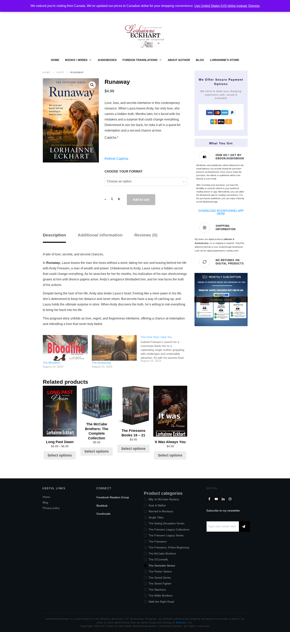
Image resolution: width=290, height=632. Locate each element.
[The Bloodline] (65, 348)
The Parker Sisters (160, 571)
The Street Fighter (160, 583)
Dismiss (254, 5)
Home (46, 497)
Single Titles (156, 517)
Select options (60, 455)
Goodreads (103, 513)
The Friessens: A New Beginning (169, 547)
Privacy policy (51, 508)
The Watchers (157, 589)
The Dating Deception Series (166, 523)
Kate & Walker (157, 505)
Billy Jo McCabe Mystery (164, 499)
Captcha (111, 137)
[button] (92, 85)
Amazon (181, 622)
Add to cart (141, 199)
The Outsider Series (162, 565)
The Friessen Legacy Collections (169, 529)
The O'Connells (158, 559)
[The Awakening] (114, 348)
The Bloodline (51, 362)
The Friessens (158, 541)
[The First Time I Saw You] (165, 349)
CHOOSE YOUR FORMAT (124, 171)
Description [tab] (54, 235)
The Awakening (101, 362)
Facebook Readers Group (112, 497)
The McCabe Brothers (162, 553)
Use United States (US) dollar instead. (221, 5)
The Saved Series (160, 577)
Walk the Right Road (161, 601)
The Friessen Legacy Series (166, 535)
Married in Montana (161, 511)
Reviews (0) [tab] (145, 235)
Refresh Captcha (116, 158)
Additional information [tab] (100, 235)
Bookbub (102, 505)
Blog (45, 502)
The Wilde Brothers (161, 595)
